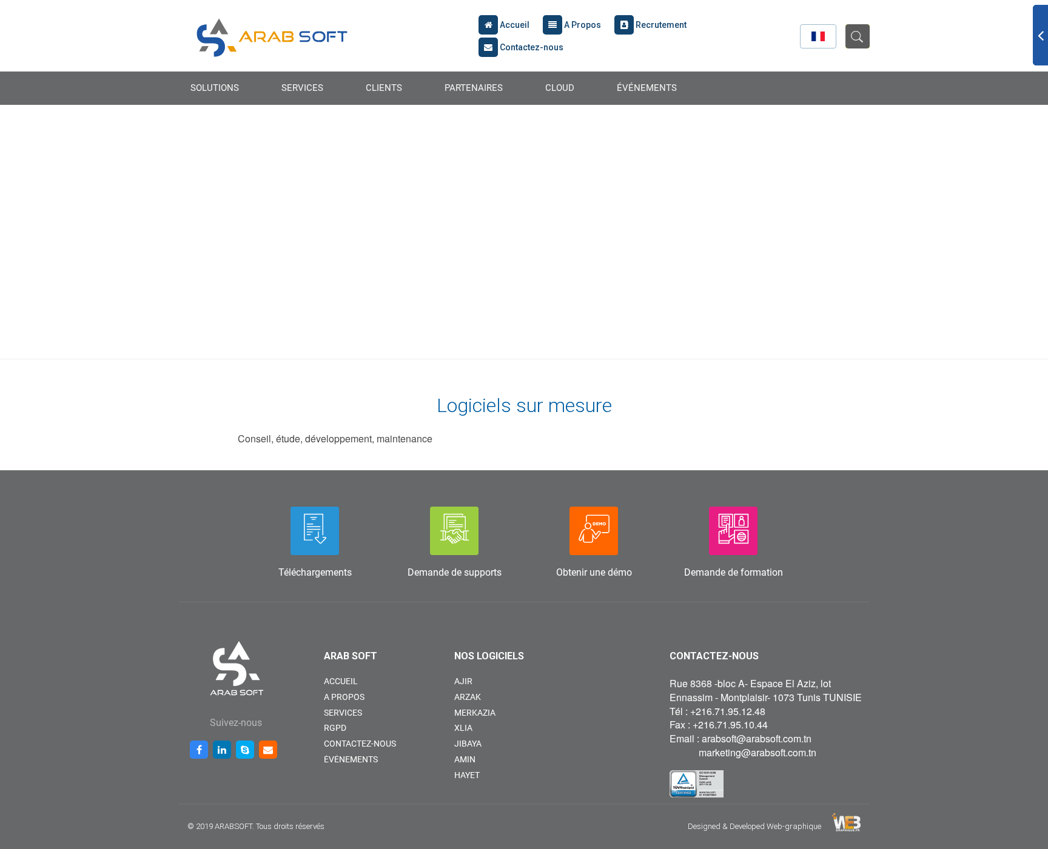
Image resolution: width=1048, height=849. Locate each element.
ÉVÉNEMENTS (647, 87)
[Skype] (245, 750)
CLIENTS (384, 87)
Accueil (513, 25)
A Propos (581, 25)
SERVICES (302, 87)
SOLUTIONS (214, 87)
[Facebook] (199, 750)
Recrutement (660, 25)
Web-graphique (794, 826)
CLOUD (559, 87)
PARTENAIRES (474, 87)
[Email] (268, 750)
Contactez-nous (530, 47)
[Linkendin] (222, 750)
